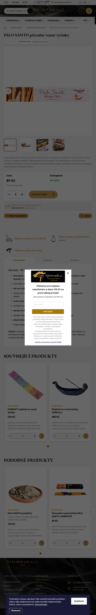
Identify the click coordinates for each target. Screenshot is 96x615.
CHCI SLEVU (48, 311)
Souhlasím (79, 601)
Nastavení (15, 610)
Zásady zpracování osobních (48, 342)
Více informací (41, 604)
